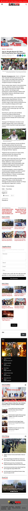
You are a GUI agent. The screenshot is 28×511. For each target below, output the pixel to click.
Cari (3, 332)
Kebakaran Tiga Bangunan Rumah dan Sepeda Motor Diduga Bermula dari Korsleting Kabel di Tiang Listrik (7, 239)
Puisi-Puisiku (6, 368)
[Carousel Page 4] (15, 491)
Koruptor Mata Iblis (7, 363)
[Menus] (2, 4)
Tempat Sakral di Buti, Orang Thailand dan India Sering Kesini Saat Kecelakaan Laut (7, 210)
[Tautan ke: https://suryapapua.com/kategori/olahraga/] (25, 436)
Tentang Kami (3, 507)
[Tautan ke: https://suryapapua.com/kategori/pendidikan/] (25, 385)
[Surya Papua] (14, 4)
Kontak (9, 509)
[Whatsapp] (25, 56)
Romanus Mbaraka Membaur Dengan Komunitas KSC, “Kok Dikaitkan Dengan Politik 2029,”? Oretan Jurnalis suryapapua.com (20, 239)
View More (14, 325)
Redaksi (9, 507)
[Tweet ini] (20, 56)
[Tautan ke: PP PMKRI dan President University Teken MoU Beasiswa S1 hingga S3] (4, 430)
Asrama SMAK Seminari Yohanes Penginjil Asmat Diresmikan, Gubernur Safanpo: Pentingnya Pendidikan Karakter (16, 409)
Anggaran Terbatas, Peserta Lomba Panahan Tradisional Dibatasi (14, 455)
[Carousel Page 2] (12, 491)
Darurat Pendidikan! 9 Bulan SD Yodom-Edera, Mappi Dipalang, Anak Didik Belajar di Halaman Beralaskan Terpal (20, 228)
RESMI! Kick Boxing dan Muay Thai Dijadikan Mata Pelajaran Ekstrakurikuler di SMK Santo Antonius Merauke (14, 463)
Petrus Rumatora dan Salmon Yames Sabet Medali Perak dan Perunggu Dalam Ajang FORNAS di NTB (14, 468)
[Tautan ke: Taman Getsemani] (14, 349)
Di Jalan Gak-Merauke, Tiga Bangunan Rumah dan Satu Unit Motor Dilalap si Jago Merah (7, 319)
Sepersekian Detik (7, 377)
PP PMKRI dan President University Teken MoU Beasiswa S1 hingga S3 (16, 428)
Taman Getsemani (7, 358)
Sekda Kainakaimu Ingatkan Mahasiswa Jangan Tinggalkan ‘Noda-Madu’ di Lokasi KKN (17, 415)
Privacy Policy (3, 509)
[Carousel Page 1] (11, 491)
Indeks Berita (17, 506)
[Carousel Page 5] (17, 491)
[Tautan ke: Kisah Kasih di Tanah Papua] (14, 486)
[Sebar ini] (18, 56)
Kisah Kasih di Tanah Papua (9, 489)
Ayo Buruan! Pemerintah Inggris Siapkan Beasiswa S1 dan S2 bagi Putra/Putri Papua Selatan (16, 422)
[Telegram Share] (22, 56)
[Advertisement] (14, 21)
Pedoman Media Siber (16, 507)
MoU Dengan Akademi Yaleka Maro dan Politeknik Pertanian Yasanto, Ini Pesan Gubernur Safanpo (13, 403)
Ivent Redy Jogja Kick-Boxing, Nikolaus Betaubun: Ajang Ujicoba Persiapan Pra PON (14, 472)
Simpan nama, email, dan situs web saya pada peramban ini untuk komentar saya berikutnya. (14, 274)
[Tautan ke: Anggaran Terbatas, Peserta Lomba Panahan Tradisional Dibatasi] (14, 446)
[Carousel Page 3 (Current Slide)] (14, 491)
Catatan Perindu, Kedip (8, 373)
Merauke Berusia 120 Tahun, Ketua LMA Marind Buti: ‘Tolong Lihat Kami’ (20, 210)
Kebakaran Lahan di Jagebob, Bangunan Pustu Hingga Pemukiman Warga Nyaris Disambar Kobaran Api (7, 228)
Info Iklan (24, 507)
